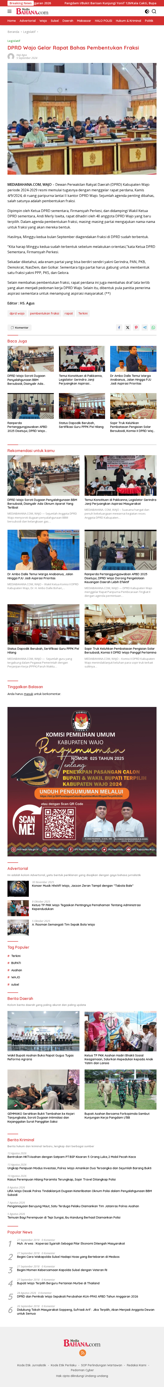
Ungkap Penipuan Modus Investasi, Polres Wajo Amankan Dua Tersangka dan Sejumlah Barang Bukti (79, 1168)
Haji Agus (21, 55)
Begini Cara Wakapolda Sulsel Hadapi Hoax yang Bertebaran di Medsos (68, 1257)
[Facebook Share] (119, 327)
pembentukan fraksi (44, 313)
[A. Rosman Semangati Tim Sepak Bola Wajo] (18, 928)
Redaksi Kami (136, 1365)
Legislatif (13, 41)
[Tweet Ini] (127, 327)
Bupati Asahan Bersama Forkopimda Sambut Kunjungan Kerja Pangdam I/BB (117, 1115)
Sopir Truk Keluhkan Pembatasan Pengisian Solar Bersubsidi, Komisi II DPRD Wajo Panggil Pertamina (132, 427)
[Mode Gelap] (147, 11)
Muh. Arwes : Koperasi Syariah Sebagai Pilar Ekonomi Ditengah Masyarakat (71, 1243)
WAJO (15, 977)
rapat (69, 313)
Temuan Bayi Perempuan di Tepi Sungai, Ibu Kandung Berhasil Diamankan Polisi (63, 1217)
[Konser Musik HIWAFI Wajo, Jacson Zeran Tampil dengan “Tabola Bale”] (18, 889)
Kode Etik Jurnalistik (31, 1365)
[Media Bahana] (31, 11)
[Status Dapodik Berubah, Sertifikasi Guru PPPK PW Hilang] (82, 406)
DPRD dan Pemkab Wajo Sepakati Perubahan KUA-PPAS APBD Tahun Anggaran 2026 (77, 1296)
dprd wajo (17, 313)
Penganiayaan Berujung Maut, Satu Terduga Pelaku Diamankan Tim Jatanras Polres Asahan (73, 1206)
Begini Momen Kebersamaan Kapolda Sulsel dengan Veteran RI (62, 1270)
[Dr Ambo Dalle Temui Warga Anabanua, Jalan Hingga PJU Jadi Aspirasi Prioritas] (133, 359)
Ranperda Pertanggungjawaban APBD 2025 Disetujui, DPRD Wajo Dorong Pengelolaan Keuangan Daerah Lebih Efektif (29, 427)
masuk (28, 694)
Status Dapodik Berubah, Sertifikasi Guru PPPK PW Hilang (81, 425)
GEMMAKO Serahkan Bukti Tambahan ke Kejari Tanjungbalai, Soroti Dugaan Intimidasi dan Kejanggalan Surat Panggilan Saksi (41, 1117)
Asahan (16, 970)
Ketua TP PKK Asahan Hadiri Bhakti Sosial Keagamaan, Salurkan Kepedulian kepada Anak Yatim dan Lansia (119, 1059)
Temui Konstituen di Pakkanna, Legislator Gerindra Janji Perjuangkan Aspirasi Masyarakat (80, 380)
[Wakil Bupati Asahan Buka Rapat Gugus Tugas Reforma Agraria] (43, 1031)
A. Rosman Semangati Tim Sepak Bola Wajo (63, 924)
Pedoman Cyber (82, 1370)
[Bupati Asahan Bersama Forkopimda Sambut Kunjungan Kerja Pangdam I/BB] (121, 1090)
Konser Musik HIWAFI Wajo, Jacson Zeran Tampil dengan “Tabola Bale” (82, 886)
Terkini (83, 313)
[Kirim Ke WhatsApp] (153, 327)
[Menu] (10, 11)
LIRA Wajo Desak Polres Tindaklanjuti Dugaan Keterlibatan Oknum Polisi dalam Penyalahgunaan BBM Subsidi (79, 1193)
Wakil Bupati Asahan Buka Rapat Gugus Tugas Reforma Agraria (40, 1057)
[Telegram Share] (145, 327)
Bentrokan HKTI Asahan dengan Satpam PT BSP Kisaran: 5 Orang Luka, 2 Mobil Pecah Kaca (71, 1157)
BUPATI (16, 963)
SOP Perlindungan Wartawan (101, 1365)
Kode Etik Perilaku (63, 1365)
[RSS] (82, 1353)
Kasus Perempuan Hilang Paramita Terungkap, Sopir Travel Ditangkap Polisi (61, 1179)
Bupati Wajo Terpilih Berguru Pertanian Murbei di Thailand (58, 1283)
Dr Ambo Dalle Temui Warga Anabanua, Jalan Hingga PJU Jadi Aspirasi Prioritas (130, 379)
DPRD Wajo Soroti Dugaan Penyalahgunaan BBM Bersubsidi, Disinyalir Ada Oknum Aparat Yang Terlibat (27, 380)
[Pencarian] (154, 11)
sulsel (15, 984)
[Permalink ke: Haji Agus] (10, 56)
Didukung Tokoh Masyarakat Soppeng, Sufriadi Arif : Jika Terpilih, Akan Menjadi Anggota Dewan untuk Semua (85, 1311)
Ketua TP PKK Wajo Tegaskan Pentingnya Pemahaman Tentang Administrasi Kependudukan (86, 907)
